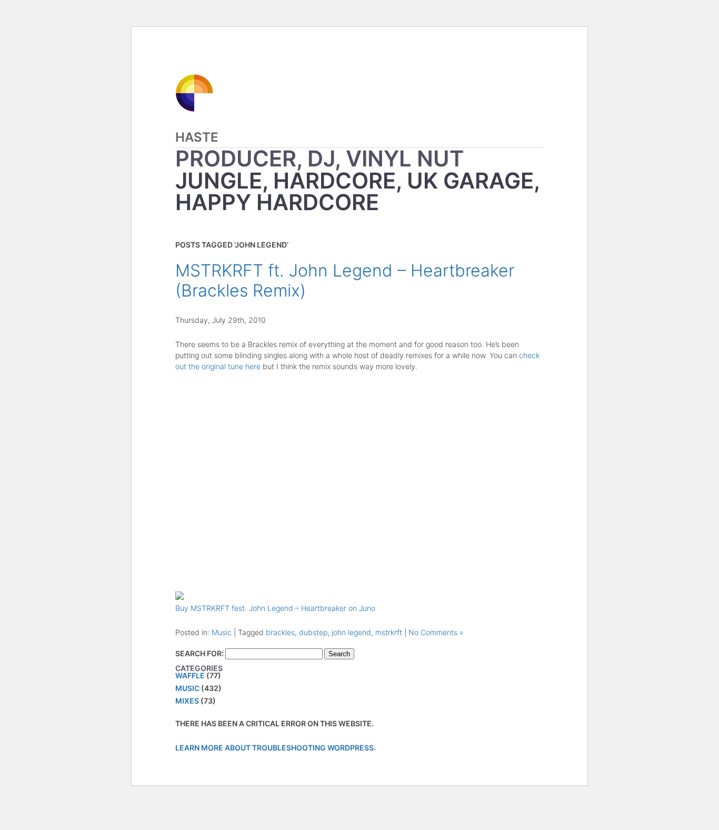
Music (222, 632)
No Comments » (436, 632)
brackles (280, 632)
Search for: (199, 653)
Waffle (190, 675)
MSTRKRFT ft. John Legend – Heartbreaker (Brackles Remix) (344, 280)
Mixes (187, 700)
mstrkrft (388, 632)
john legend (351, 632)
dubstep (313, 632)
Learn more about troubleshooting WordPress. (275, 747)
